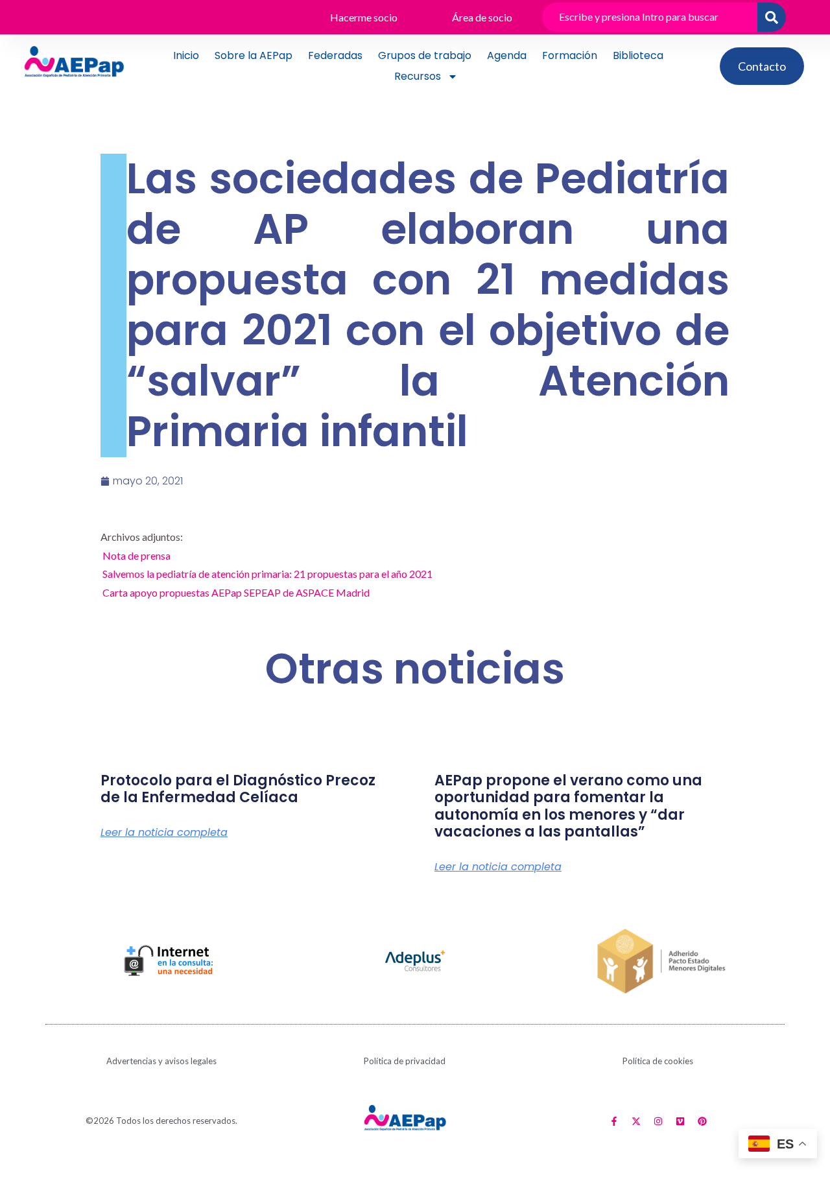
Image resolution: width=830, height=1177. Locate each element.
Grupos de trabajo (424, 55)
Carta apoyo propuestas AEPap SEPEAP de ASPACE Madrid (236, 592)
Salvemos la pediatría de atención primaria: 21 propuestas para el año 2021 (267, 573)
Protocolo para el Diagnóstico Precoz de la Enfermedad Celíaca (238, 788)
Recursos (417, 76)
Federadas (335, 55)
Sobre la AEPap (253, 55)
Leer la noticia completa (164, 832)
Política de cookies (657, 1061)
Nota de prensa (136, 555)
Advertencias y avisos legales (161, 1061)
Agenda (507, 55)
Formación (569, 55)
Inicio (186, 55)
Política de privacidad (404, 1061)
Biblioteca (638, 55)
